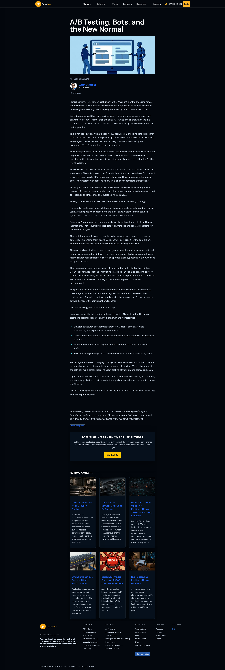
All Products (87, 629)
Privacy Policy (161, 635)
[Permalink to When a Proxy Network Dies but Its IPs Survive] (112, 486)
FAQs (137, 642)
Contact (159, 632)
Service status (143, 654)
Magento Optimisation (114, 645)
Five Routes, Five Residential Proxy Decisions (140, 580)
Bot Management (89, 632)
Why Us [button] (115, 4)
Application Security (113, 632)
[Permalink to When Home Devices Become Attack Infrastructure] (83, 561)
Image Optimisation (90, 642)
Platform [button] (87, 4)
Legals (158, 639)
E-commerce (110, 642)
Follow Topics (140, 639)
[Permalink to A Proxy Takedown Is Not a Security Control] (83, 486)
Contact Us (112, 455)
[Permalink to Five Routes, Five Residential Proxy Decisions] (142, 561)
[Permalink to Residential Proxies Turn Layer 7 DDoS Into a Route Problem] (112, 561)
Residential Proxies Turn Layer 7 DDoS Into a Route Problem (112, 580)
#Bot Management (77, 426)
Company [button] (157, 4)
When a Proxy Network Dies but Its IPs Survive (111, 505)
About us (159, 629)
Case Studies (140, 632)
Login (186, 4)
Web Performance (112, 648)
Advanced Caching (90, 639)
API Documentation (142, 645)
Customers (127, 4)
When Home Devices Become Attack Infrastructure (82, 580)
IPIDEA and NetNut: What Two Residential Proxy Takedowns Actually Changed (141, 509)
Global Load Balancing (91, 645)
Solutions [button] (101, 4)
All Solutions (110, 629)
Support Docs (140, 629)
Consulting (87, 648)
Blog (137, 635)
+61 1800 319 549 (175, 4)
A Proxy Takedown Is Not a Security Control (82, 505)
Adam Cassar (86, 84)
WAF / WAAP (87, 635)
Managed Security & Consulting (117, 639)
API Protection (110, 635)
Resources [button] (141, 4)
